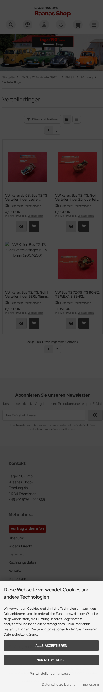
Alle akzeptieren (51, 646)
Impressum (90, 684)
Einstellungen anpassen (54, 673)
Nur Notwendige (51, 660)
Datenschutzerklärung (58, 684)
